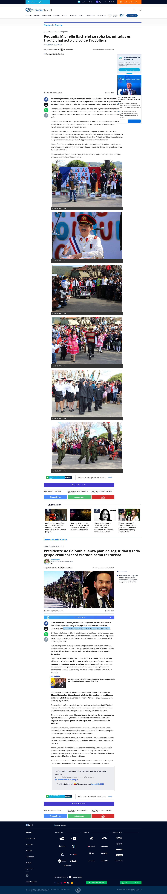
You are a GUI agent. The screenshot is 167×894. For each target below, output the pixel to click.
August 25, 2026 (97, 784)
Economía (56, 15)
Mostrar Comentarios (79, 485)
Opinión (81, 15)
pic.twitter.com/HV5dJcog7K (66, 780)
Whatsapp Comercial (98, 882)
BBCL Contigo (101, 15)
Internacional (46, 15)
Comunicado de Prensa (54, 45)
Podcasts (28, 15)
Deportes (64, 15)
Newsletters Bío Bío (86, 2)
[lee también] (59, 683)
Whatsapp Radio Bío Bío (132, 883)
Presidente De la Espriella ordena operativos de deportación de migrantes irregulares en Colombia (91, 680)
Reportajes (29, 869)
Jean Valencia (55, 560)
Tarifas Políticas (31, 882)
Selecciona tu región (35, 2)
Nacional (37, 15)
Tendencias (73, 15)
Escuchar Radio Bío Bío (130, 2)
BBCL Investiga (90, 15)
